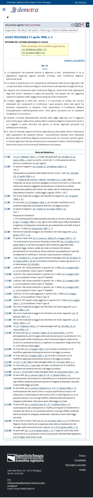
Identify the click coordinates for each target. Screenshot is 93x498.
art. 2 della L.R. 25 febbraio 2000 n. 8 (49, 166)
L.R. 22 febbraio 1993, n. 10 (37, 202)
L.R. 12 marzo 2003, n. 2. (63, 362)
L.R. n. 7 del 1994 (32, 365)
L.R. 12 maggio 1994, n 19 (36, 349)
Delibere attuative (69, 30)
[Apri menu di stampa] (72, 25)
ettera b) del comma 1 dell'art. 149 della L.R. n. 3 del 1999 (45, 179)
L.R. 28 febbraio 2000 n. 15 (34, 49)
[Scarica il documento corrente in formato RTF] (76, 25)
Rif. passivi (33, 30)
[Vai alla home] (8, 17)
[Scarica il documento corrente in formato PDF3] (79, 25)
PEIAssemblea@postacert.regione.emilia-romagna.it (26, 484)
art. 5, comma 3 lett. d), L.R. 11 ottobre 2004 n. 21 (47, 404)
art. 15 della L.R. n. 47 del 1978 (29, 257)
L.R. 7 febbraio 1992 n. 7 (27, 156)
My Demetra (80, 2)
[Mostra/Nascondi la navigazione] (4, 9)
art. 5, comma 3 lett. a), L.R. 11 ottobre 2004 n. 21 (47, 375)
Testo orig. (45, 30)
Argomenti (10, 30)
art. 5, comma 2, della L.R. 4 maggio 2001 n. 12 (54, 238)
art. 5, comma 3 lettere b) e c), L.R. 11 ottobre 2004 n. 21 (50, 388)
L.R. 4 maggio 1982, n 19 (35, 355)
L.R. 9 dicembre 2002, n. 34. (66, 371)
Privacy (82, 455)
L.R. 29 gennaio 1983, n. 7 (40, 228)
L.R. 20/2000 (33, 264)
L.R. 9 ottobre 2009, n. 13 (66, 427)
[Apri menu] (88, 24)
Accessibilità (80, 460)
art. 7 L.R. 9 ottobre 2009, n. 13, (39, 430)
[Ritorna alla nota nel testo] (8, 156)
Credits (82, 469)
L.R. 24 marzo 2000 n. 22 (33, 52)
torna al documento (74, 60)
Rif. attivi (22, 30)
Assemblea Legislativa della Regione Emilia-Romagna (29, 2)
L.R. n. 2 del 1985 (24, 362)
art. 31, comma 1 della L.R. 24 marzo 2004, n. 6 (47, 332)
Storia (55, 30)
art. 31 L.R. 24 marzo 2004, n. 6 (51, 420)
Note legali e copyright (75, 464)
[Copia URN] (82, 24)
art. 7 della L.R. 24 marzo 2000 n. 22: (49, 208)
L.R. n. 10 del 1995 (24, 371)
